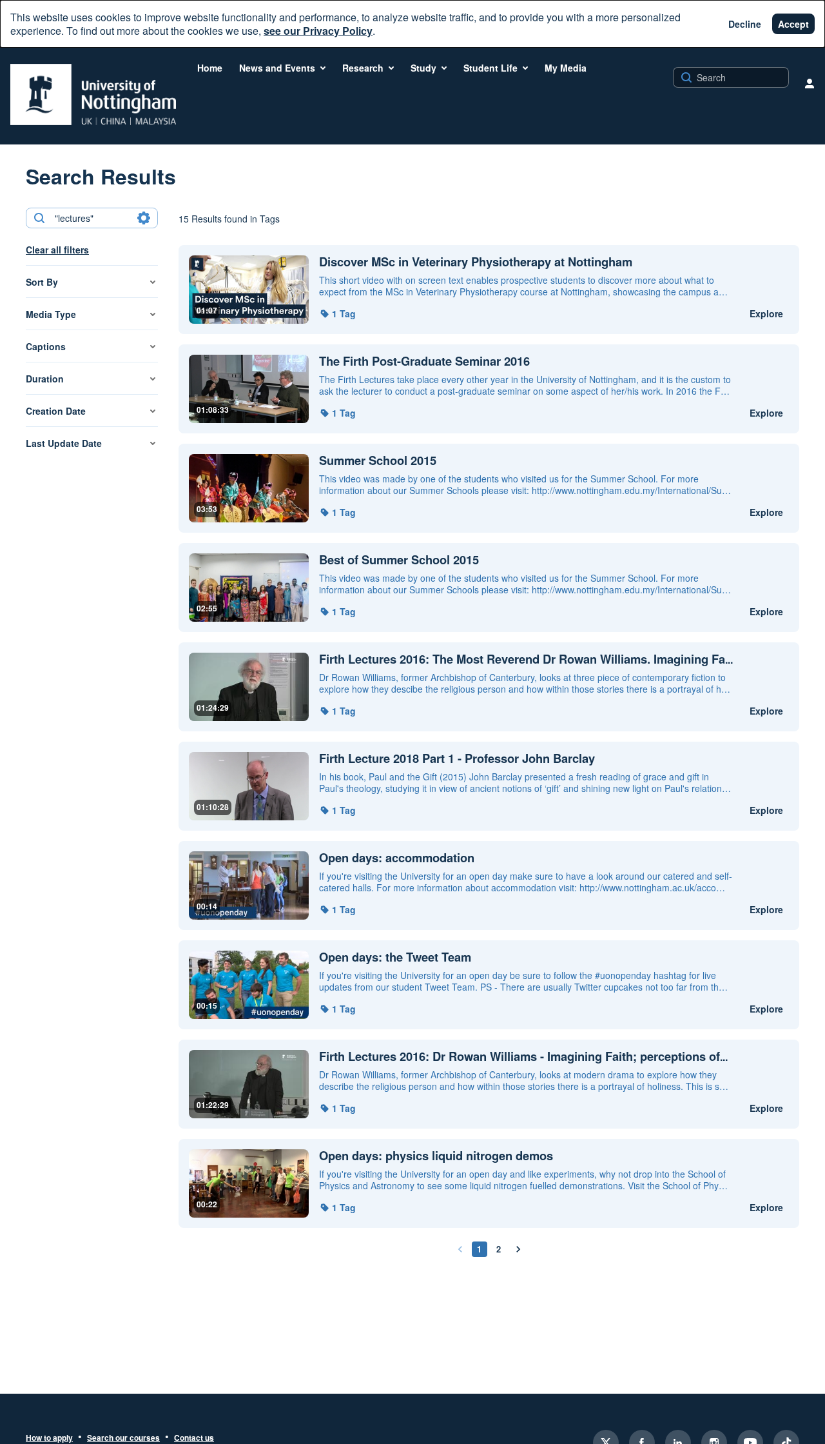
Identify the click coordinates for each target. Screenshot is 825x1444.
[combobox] (91, 218)
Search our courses (123, 1438)
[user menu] (809, 83)
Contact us (194, 1438)
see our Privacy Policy (318, 30)
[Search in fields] (143, 218)
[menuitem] (210, 67)
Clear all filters (57, 249)
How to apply (49, 1438)
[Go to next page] (518, 1249)
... (526, 659)
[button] (337, 313)
